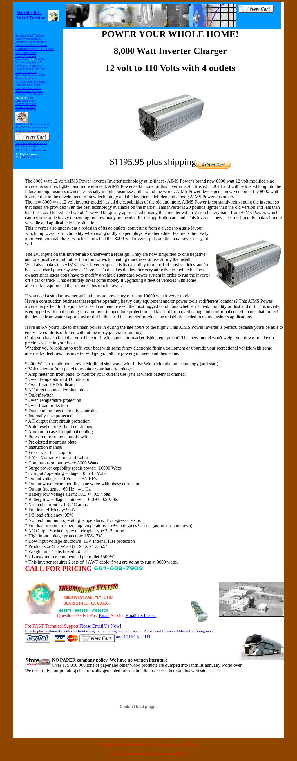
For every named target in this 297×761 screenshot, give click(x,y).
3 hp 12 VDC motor (27, 130)
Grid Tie (39, 59)
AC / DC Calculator (30, 150)
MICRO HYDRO (25, 110)
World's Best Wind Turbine (31, 15)
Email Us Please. (141, 615)
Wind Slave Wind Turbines (31, 45)
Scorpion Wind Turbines (29, 35)
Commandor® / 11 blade (34, 49)
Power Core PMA (25, 104)
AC (40, 62)
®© (23, 157)
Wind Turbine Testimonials (31, 143)
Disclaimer (33, 157)
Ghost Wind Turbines (28, 38)
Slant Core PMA (25, 100)
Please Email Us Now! (100, 626)
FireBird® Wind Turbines (30, 41)
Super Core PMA (25, 107)
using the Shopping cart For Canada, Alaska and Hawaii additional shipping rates (149, 631)
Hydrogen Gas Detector (28, 94)
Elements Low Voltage (28, 84)
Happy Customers (25, 56)
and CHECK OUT (133, 636)
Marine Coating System (29, 91)
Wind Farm (22, 59)
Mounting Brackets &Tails (30, 75)
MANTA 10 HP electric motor (32, 124)
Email (104, 615)
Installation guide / (26, 62)
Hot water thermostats (28, 88)
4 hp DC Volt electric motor (31, 127)
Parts (30, 97)
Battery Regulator (25, 78)
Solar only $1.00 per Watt (30, 68)
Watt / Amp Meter (25, 53)
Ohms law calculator (27, 146)
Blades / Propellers (26, 72)
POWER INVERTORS (28, 65)
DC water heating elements (31, 81)
